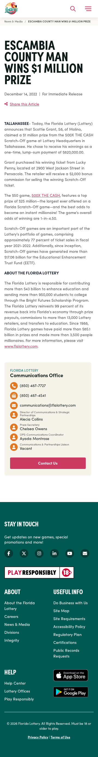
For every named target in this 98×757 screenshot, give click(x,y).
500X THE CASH (46, 195)
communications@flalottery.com (48, 405)
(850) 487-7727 (33, 385)
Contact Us (48, 463)
